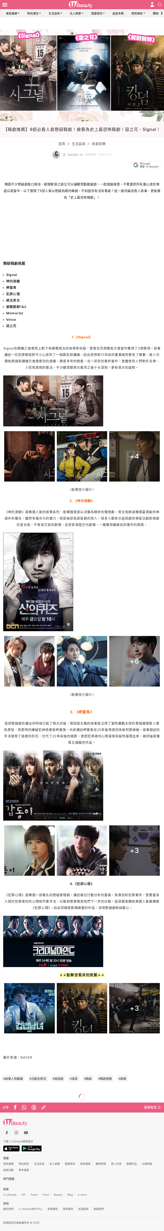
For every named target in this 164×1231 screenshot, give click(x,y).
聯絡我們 (99, 1208)
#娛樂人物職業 (13, 1079)
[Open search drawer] (160, 4)
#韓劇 (88, 1079)
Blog (70, 1194)
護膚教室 (150, 1107)
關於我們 (8, 1208)
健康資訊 (96, 13)
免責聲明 (52, 1208)
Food (46, 1194)
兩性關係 (137, 13)
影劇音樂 (99, 144)
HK (23, 1194)
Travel (34, 1194)
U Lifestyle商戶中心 (30, 1208)
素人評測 (116, 1163)
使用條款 (68, 1208)
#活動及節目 (37, 1079)
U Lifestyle (10, 1194)
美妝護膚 (11, 13)
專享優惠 (24, 1169)
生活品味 (54, 13)
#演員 (74, 1079)
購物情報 (158, 13)
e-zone (82, 1194)
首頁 (61, 144)
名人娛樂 (75, 13)
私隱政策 (83, 1208)
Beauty (58, 1194)
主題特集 (147, 1163)
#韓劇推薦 (105, 1079)
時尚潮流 (32, 13)
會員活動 (8, 1169)
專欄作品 (131, 1163)
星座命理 (118, 13)
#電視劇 (58, 1079)
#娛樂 (122, 1079)
